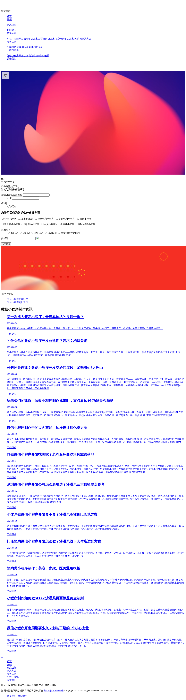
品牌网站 (11, 47)
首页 (9, 16)
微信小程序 (85, 219)
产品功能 (11, 25)
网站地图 (22, 696)
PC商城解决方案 (82, 38)
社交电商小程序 (45, 219)
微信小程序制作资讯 (38, 55)
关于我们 (11, 58)
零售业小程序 (32, 224)
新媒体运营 (22, 47)
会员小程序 (50, 224)
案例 (9, 19)
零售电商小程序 (67, 219)
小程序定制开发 (15, 38)
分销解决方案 (31, 38)
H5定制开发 (26, 219)
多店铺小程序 (67, 224)
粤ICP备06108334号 (54, 690)
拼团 (9, 30)
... (2, 656)
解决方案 (11, 33)
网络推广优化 (36, 47)
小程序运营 (10, 219)
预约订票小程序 (87, 224)
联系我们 (11, 696)
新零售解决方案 (46, 38)
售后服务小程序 (12, 224)
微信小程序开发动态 (17, 55)
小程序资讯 (13, 50)
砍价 (14, 30)
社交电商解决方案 (64, 38)
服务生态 (11, 41)
